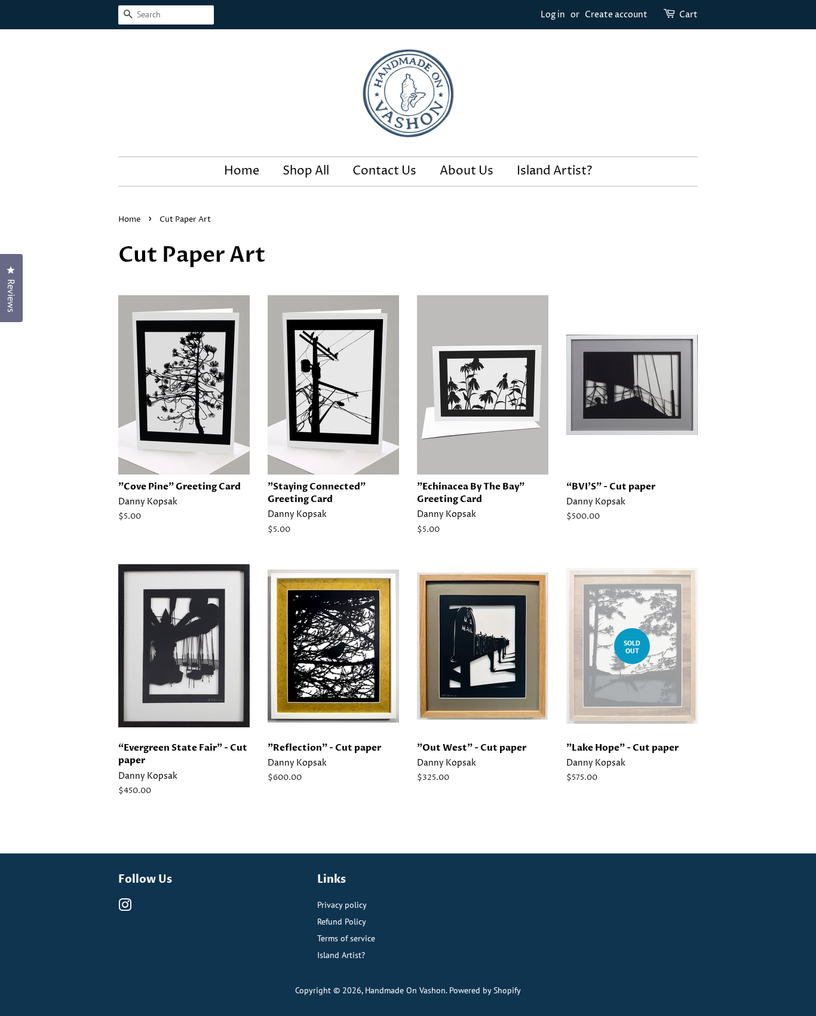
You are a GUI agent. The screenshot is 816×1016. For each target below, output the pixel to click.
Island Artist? (554, 171)
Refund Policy (341, 921)
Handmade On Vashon (405, 990)
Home (241, 171)
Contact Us (384, 171)
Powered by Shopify (485, 990)
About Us (466, 171)
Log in (553, 14)
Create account (616, 14)
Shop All (306, 171)
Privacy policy (342, 904)
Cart (688, 14)
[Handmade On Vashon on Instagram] (124, 907)
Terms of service (346, 938)
